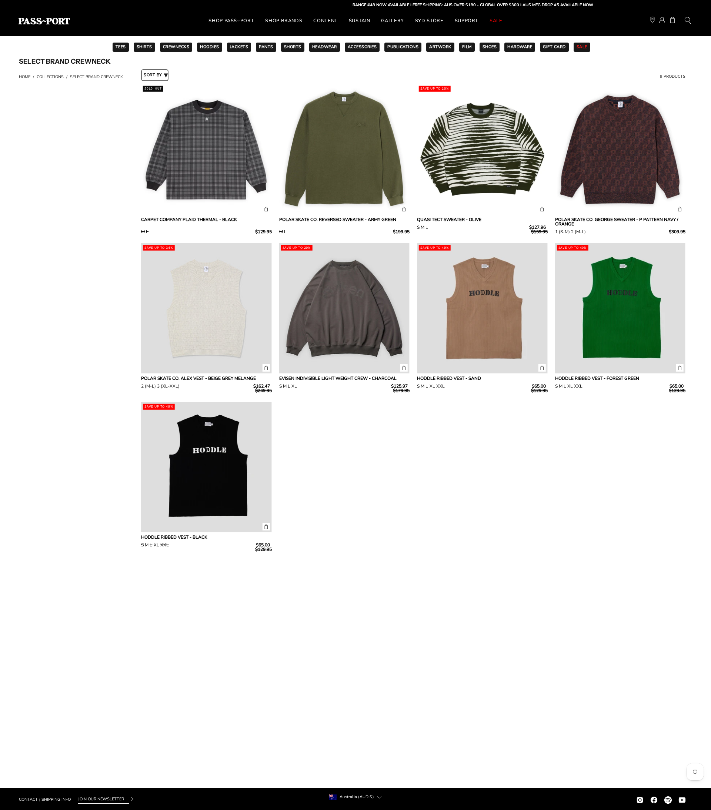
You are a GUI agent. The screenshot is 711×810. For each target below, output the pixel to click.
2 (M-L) (578, 232)
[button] (687, 21)
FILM (467, 47)
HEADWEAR (324, 47)
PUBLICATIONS (402, 47)
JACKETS (239, 47)
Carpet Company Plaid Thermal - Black (189, 219)
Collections (50, 77)
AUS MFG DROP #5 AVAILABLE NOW (535, 5)
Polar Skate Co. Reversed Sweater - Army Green (337, 219)
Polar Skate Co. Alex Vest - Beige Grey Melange (198, 378)
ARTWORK (440, 47)
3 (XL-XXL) (168, 386)
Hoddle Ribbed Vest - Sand (449, 378)
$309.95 (677, 232)
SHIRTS (144, 47)
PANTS (266, 47)
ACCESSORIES (362, 47)
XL (294, 386)
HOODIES (209, 47)
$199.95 (401, 232)
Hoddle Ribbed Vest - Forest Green (597, 378)
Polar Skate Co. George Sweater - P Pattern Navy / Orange (616, 221)
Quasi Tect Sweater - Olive (449, 219)
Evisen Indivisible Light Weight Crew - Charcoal (338, 378)
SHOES (490, 47)
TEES (121, 47)
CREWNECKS (176, 47)
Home (24, 77)
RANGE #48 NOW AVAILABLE (358, 5)
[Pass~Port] (44, 21)
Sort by (153, 75)
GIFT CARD (554, 47)
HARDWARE (519, 47)
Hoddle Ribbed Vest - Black (174, 537)
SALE (582, 47)
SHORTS (292, 47)
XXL (440, 386)
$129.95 (263, 232)
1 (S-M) (562, 232)
